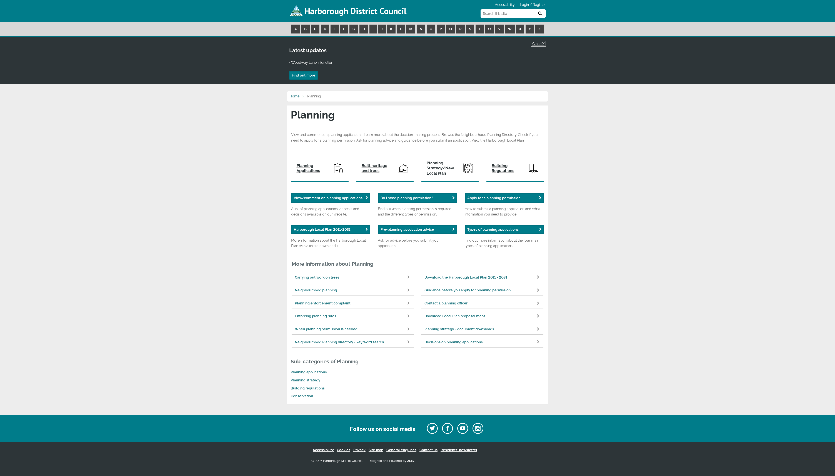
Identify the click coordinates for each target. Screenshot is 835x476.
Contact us (428, 450)
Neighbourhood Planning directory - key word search (339, 342)
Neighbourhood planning (316, 290)
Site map (376, 450)
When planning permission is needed (326, 329)
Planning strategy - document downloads (459, 329)
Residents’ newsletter (459, 450)
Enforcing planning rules (315, 316)
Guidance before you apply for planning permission (467, 290)
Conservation (302, 396)
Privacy (359, 450)
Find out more (303, 75)
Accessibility (505, 5)
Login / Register (533, 5)
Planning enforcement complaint (323, 303)
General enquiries (401, 450)
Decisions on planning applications (453, 342)
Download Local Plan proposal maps (454, 316)
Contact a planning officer (446, 303)
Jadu (410, 461)
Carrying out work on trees (317, 277)
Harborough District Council (355, 11)
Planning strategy (305, 380)
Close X (538, 44)
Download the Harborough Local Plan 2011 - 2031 (465, 277)
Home (294, 96)
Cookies (343, 450)
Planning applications (309, 372)
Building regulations (308, 388)
